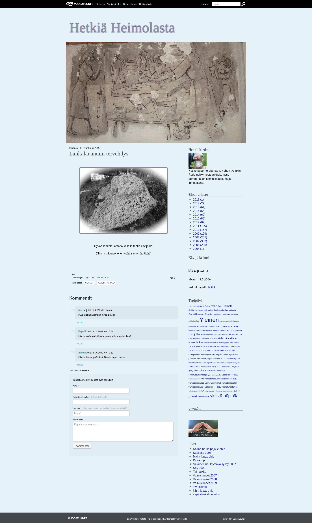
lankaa (199, 342)
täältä (211, 287)
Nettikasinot (113, 4)
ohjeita (219, 355)
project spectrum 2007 (216, 359)
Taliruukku (199, 471)
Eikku (81, 352)
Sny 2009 (199, 467)
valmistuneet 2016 (230, 387)
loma (209, 350)
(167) (200, 229)
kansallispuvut (207, 334)
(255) (200, 237)
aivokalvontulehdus (228, 321)
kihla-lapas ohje (203, 490)
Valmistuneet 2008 (205, 479)
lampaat (191, 342)
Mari (80, 310)
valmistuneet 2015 (213, 387)
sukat (201, 370)
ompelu (225, 355)
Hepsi (81, 331)
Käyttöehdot (168, 518)
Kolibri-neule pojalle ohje (209, 449)
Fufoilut (219, 306)
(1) (198, 199)
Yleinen (209, 320)
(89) (199, 222)
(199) (200, 233)
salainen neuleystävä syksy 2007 (207, 367)
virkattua (218, 391)
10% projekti (193, 306)
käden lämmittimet (227, 338)
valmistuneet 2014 (196, 387)
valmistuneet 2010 (229, 379)
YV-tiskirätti (200, 486)
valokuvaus (209, 391)
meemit (223, 350)
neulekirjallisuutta (208, 355)
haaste (216, 326)
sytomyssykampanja (197, 375)
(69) (199, 214)
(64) (199, 210)
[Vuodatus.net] (78, 518)
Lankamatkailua (221, 310)
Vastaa (79, 322)
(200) (200, 245)
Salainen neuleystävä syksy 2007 (214, 464)
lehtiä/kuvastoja (200, 350)
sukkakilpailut (210, 371)
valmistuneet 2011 (196, 383)
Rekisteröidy (145, 4)
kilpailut (232, 334)
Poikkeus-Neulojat (204, 314)
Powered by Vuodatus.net (233, 518)
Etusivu (101, 4)
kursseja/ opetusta (209, 338)
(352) (200, 241)
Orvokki (192, 314)
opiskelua (233, 354)
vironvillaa (226, 391)
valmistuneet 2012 (213, 383)
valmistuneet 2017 (196, 391)
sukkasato (221, 371)
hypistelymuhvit (206, 330)
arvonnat (192, 326)
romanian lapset (205, 363)
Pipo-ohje (199, 460)
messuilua (231, 350)
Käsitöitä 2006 (202, 452)
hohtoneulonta (226, 326)
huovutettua (193, 330)
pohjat (203, 359)
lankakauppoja (222, 342)
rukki (214, 363)
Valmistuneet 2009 (205, 483)
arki (237, 321)
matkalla (215, 350)
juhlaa (197, 334)
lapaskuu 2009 (227, 347)
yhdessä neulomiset (198, 396)
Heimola (227, 305)
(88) (199, 218)
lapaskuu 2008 (214, 347)
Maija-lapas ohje (203, 456)
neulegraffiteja (194, 355)
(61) (199, 207)
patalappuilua (194, 359)
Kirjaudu (204, 4)
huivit (236, 326)
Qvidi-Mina (217, 314)
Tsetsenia (226, 314)
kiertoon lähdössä (221, 334)
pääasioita (230, 358)
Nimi (76, 385)
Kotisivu (100, 408)
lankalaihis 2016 (200, 346)
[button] (120, 4)
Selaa (130, 4)
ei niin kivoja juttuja (205, 326)
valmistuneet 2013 (229, 383)
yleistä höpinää (106, 283)
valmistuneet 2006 (230, 375)
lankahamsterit (210, 343)
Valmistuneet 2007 (205, 475)
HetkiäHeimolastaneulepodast (200, 310)
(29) (199, 203)
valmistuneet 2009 (212, 379)
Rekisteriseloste (155, 518)
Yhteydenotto (181, 518)
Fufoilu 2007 (210, 306)
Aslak (202, 306)
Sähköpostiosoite (90, 396)
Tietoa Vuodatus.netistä (135, 518)
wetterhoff (235, 391)
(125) (200, 226)
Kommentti (78, 419)
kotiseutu (197, 338)
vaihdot (89, 283)
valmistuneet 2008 (196, 379)
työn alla (210, 375)
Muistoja (232, 310)
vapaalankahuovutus (206, 494)
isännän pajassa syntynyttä (224, 330)
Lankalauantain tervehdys (98, 153)
